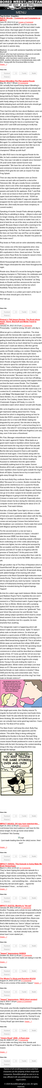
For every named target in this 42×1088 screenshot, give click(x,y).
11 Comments (24, 868)
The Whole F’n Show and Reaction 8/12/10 (18, 979)
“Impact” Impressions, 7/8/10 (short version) (18, 999)
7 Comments (23, 1040)
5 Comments (24, 826)
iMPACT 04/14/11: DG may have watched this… (19, 824)
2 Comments (27, 326)
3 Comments (27, 955)
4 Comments (23, 83)
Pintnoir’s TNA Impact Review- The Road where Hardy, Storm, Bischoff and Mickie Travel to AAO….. (20, 322)
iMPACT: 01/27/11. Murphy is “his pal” (16, 906)
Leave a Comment (26, 22)
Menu (21, 12)
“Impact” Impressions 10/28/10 (13, 953)
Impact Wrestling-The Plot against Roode (17, 81)
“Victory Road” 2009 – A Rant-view (14, 1038)
